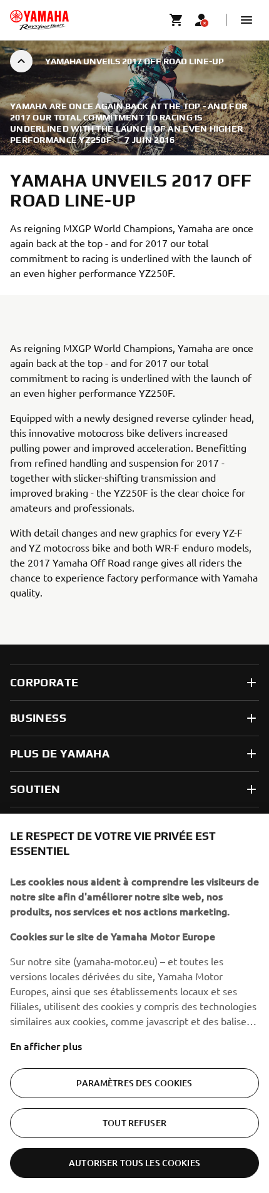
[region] (134, 1003)
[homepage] (39, 20)
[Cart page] (176, 19)
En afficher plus (46, 1046)
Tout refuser (134, 1123)
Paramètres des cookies (134, 1083)
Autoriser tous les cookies (134, 1163)
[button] (246, 19)
